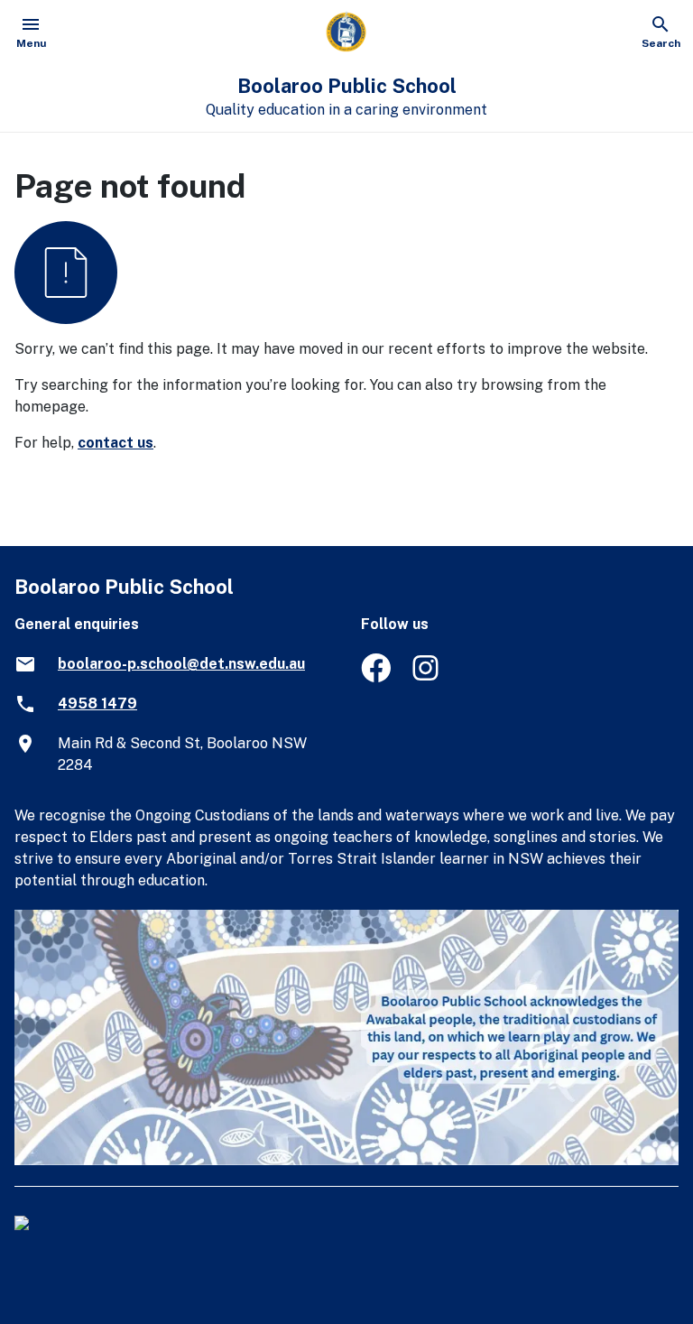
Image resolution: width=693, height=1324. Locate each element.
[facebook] (376, 677)
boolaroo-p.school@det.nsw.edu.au (181, 663)
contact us (115, 442)
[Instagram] (427, 677)
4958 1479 (97, 703)
